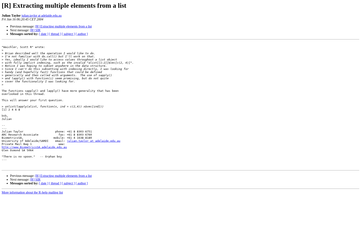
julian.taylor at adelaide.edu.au (42, 15)
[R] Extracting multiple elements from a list (63, 26)
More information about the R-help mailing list (32, 192)
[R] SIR (35, 30)
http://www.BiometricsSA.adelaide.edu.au (34, 147)
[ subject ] (68, 34)
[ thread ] (55, 34)
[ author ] (82, 34)
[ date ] (43, 34)
